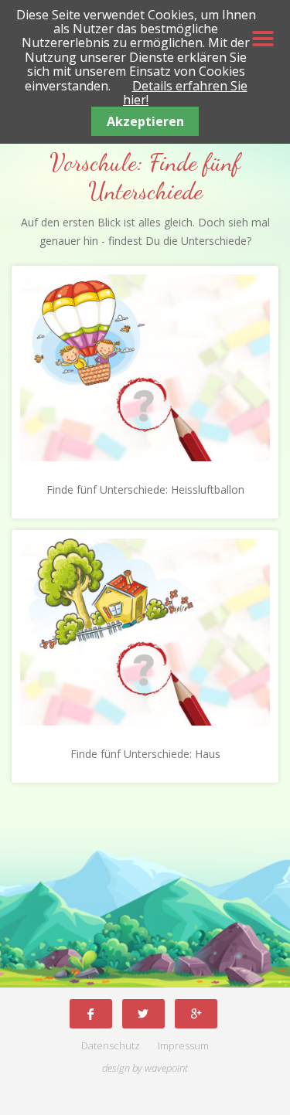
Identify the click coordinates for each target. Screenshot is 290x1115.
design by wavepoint (145, 1068)
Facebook (91, 1013)
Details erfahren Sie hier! (185, 92)
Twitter (143, 1013)
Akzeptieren (145, 121)
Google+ (196, 1013)
